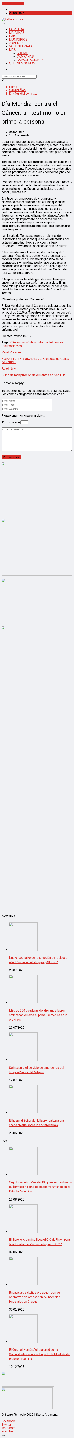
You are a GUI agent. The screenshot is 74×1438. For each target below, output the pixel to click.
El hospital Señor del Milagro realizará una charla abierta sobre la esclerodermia (36, 1122)
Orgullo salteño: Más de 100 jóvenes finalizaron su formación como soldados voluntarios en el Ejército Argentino (40, 1187)
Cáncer (15, 342)
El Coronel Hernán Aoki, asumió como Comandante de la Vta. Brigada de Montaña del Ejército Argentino (39, 1354)
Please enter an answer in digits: (23, 415)
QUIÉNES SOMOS (22, 63)
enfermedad (45, 342)
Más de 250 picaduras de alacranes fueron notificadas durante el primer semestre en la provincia (38, 1015)
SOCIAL (22, 53)
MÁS (12, 49)
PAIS (12, 36)
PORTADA (16, 29)
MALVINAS (17, 32)
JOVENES (16, 42)
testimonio (9, 345)
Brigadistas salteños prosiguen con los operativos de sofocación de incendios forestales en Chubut (35, 1297)
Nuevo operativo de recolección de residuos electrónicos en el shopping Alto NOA (38, 960)
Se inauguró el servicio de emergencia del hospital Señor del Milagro (36, 1070)
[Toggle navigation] (3, 23)
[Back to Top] (3, 1435)
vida (19, 345)
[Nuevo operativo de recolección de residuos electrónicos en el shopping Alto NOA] (23, 949)
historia (58, 342)
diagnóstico (28, 342)
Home (13, 86)
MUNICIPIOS (18, 39)
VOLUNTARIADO (21, 46)
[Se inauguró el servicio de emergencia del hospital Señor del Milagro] (23, 1059)
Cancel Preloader (13, 3)
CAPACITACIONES (30, 60)
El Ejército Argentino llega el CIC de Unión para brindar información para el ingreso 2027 (39, 1242)
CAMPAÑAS (25, 56)
